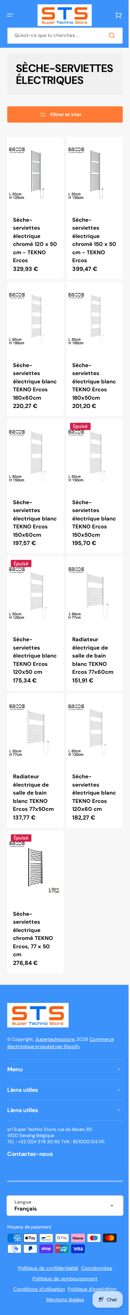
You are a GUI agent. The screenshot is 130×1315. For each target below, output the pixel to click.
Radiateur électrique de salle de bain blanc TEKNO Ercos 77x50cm (33, 811)
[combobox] (62, 35)
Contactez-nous (30, 1177)
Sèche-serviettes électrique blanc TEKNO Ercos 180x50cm (87, 390)
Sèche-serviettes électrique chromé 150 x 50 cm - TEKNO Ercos (90, 249)
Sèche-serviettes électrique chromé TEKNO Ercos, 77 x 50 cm (33, 957)
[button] (10, 15)
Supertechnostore (54, 1062)
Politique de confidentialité (45, 1292)
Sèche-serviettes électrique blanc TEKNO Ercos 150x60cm (30, 532)
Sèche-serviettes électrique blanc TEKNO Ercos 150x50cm (87, 532)
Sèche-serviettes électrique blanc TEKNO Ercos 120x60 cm (88, 816)
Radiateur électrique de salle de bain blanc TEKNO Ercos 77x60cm (90, 670)
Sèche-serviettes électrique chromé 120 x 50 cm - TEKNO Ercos (34, 249)
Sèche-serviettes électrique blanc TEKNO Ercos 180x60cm (30, 390)
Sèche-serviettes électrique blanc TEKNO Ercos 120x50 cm (31, 674)
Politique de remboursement (62, 1302)
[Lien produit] (34, 218)
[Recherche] (108, 35)
